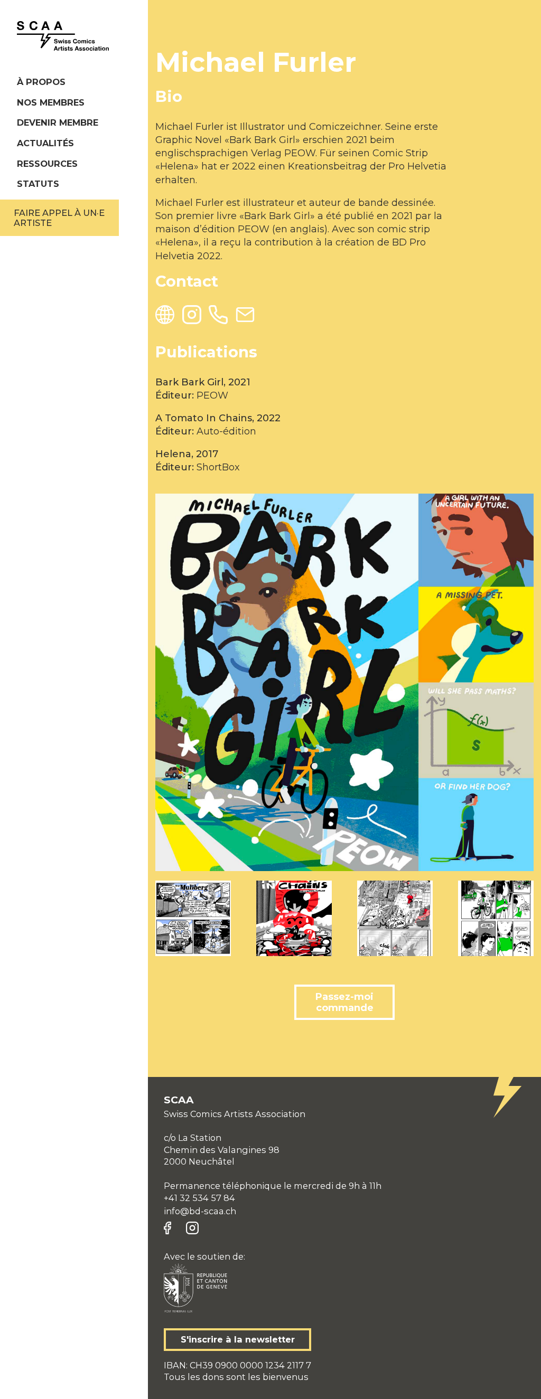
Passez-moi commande (344, 1002)
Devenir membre (57, 122)
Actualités (45, 143)
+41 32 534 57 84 (199, 1198)
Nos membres (51, 102)
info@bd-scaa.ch (200, 1211)
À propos (41, 82)
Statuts (38, 183)
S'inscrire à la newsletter (238, 1339)
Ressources (47, 163)
